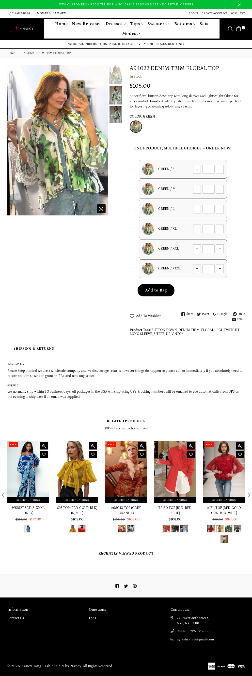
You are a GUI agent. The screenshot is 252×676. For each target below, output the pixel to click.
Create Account (214, 13)
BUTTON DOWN (164, 330)
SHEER (159, 334)
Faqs (92, 618)
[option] (57, 140)
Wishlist (238, 13)
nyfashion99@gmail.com (195, 639)
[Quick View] (44, 446)
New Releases (87, 23)
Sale (13, 444)
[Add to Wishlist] (44, 454)
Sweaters (157, 23)
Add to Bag (156, 290)
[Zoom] (101, 208)
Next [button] (102, 140)
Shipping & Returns (34, 349)
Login (193, 13)
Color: (142, 117)
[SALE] (28, 472)
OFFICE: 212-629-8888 (194, 631)
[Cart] (238, 29)
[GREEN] (136, 126)
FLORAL (207, 330)
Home (61, 23)
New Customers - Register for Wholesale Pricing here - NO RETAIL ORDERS (126, 4)
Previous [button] (13, 140)
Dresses (115, 23)
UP (168, 334)
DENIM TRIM (189, 330)
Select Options (28, 500)
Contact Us (15, 618)
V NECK (178, 334)
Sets (204, 23)
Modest (130, 33)
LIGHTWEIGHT (227, 330)
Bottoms (183, 23)
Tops (135, 23)
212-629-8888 (21, 13)
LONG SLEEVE (141, 334)
